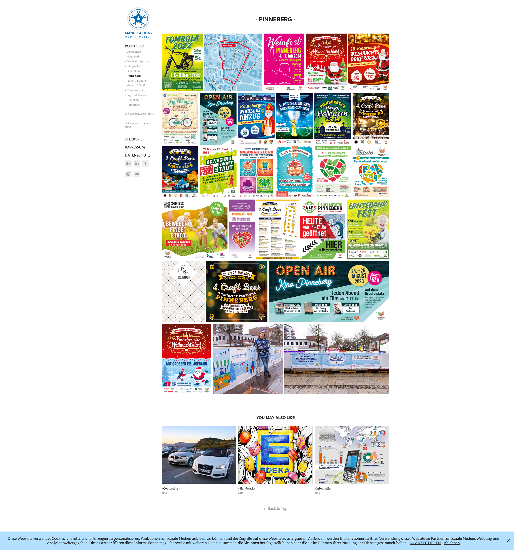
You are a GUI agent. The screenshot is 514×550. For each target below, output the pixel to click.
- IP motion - (133, 99)
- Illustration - (133, 71)
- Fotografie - (133, 104)
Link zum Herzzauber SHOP (139, 113)
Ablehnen (452, 543)
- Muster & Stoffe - (136, 85)
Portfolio (134, 46)
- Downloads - (134, 51)
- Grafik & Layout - (136, 61)
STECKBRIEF (134, 139)
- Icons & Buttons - (136, 80)
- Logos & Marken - (137, 95)
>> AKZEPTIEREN (425, 543)
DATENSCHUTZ (137, 155)
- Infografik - (132, 66)
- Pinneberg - (134, 75)
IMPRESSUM (135, 147)
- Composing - (134, 90)
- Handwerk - (133, 56)
